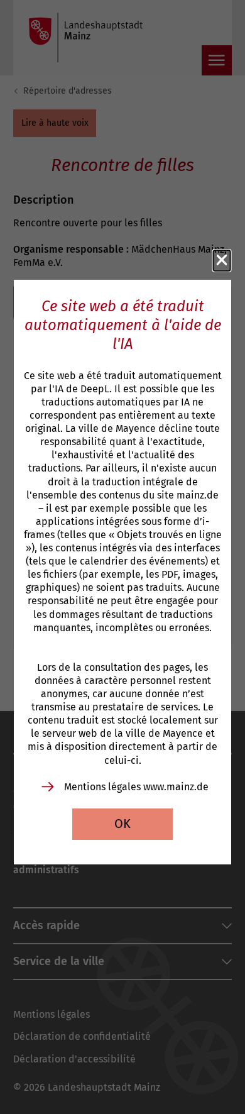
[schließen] (222, 260)
